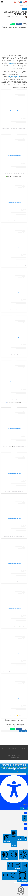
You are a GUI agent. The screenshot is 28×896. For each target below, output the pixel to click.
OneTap (21, 805)
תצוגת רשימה (21, 750)
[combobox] (14, 768)
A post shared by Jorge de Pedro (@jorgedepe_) (14, 536)
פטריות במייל (13, 748)
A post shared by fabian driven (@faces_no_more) (14, 581)
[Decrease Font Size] (25, 813)
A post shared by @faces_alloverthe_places (14, 399)
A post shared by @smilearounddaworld (14, 491)
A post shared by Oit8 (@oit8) (14, 220)
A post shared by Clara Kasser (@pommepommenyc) (14, 309)
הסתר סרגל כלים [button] (24, 808)
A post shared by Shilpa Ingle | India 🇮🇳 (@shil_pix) (14, 626)
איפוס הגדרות (24, 884)
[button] (27, 774)
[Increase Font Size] (25, 808)
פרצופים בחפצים (8, 724)
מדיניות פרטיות (13, 750)
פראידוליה (11, 63)
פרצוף (18, 724)
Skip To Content (24, 882)
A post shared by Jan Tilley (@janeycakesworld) (14, 173)
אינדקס (3, 748)
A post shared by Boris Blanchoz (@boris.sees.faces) (14, 671)
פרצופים (14, 724)
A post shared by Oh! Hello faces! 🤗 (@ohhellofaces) (14, 715)
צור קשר (8, 748)
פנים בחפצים (22, 724)
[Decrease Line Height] (25, 828)
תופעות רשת (24, 9)
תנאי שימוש (6, 750)
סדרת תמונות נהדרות (14, 76)
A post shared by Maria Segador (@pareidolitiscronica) (14, 128)
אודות (19, 748)
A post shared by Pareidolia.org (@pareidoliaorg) (14, 354)
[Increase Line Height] (25, 824)
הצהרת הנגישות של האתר (17, 751)
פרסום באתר (8, 751)
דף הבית (23, 748)
